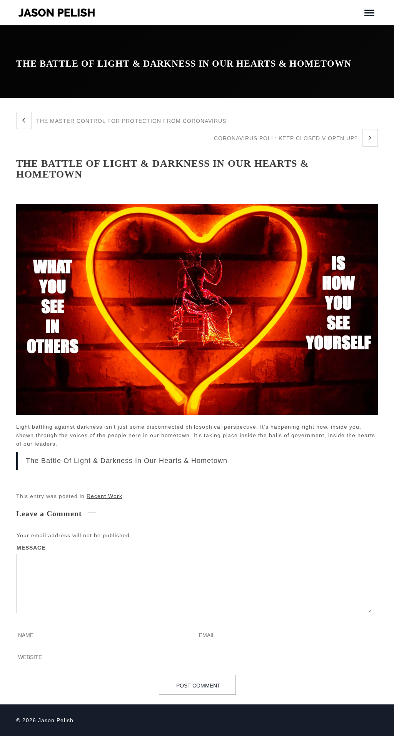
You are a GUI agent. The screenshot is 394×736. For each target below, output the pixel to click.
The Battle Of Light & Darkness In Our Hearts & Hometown (126, 460)
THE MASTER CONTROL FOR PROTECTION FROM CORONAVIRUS (130, 121)
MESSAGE (31, 548)
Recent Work (104, 496)
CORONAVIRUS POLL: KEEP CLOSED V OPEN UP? (287, 138)
